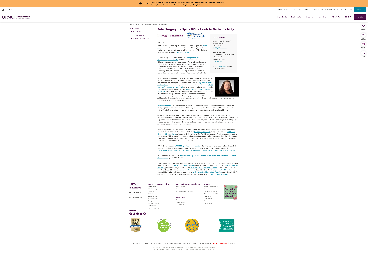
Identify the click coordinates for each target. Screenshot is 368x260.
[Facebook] (130, 213)
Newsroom (135, 29)
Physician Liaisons (181, 189)
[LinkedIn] (137, 213)
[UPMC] (16, 17)
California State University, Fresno (203, 168)
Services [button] (310, 17)
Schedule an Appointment (156, 189)
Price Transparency (153, 208)
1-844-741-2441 (217, 61)
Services (150, 193)
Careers (206, 201)
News (316, 10)
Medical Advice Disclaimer (173, 243)
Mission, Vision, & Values (211, 186)
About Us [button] (336, 17)
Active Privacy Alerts (220, 243)
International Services (286, 10)
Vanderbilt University (187, 170)
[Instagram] (134, 213)
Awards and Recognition (211, 193)
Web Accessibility (205, 243)
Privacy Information (190, 243)
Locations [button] (323, 17)
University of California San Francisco (207, 172)
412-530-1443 (9, 10)
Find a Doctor (282, 17)
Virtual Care (363, 48)
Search (358, 10)
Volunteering (208, 198)
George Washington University (182, 165)
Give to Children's (305, 10)
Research (348, 10)
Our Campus (208, 189)
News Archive (137, 32)
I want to (359, 17)
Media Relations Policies (141, 39)
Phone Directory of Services (184, 191)
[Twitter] (141, 214)
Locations (151, 191)
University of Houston (223, 170)
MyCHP (348, 17)
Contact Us (137, 243)
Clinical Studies (180, 202)
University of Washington (220, 174)
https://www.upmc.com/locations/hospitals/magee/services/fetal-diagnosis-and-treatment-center (196, 150)
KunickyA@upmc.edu (220, 48)
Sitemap (232, 243)
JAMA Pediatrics (183, 52)
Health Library (152, 205)
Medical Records (153, 198)
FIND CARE (363, 29)
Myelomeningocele (165, 106)
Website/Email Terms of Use (152, 243)
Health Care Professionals (331, 10)
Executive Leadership (210, 191)
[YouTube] (144, 213)
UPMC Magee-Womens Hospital (187, 146)
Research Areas (180, 200)
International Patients (154, 203)
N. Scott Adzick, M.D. (202, 132)
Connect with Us (138, 35)
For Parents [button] (296, 17)
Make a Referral (180, 186)
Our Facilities (180, 204)
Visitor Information (153, 196)
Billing (150, 201)
